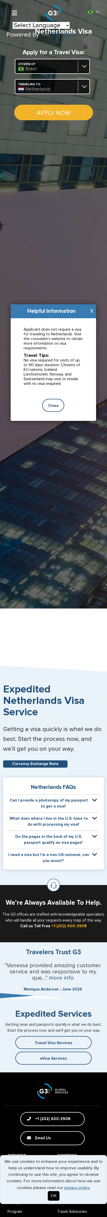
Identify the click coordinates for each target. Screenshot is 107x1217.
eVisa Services (53, 1058)
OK (54, 1196)
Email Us (42, 1138)
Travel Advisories (72, 1212)
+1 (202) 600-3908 (69, 926)
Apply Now (53, 113)
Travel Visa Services (53, 1043)
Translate (63, 35)
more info (61, 978)
